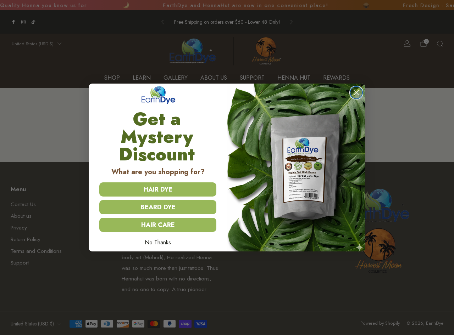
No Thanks (158, 242)
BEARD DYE (158, 207)
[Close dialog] (356, 92)
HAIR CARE (158, 224)
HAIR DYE (158, 189)
